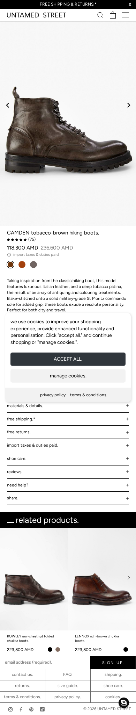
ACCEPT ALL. (68, 359)
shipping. (113, 674)
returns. (22, 685)
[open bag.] (113, 15)
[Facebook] (21, 709)
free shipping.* (21, 419)
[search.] (100, 15)
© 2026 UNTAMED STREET (107, 709)
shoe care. (17, 458)
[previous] (8, 105)
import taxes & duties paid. (32, 445)
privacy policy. (53, 394)
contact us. (22, 674)
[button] (124, 703)
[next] (128, 105)
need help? (17, 485)
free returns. (19, 431)
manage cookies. (68, 376)
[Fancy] (42, 709)
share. (12, 498)
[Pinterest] (31, 709)
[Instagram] (10, 709)
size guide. (68, 685)
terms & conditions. (88, 394)
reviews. (15, 471)
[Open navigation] (125, 14)
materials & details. (25, 405)
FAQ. (68, 674)
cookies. (113, 696)
